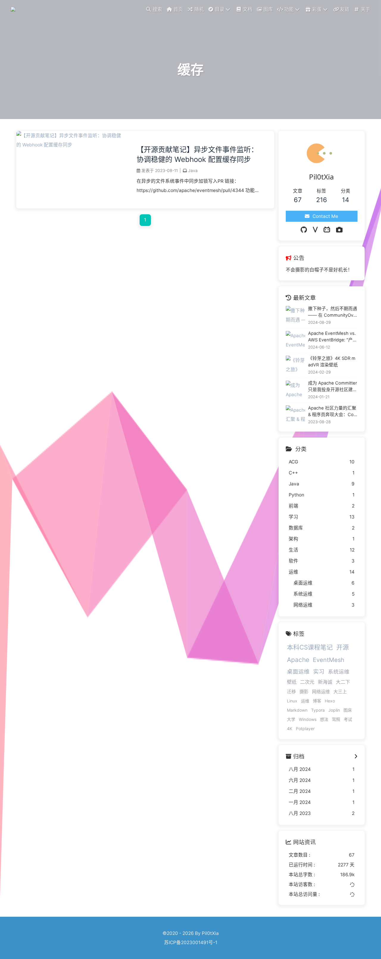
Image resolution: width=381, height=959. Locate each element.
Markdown (297, 710)
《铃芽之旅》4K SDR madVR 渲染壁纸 (331, 362)
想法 (324, 719)
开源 (342, 647)
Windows (307, 719)
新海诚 (325, 682)
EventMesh (328, 659)
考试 (348, 719)
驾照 (336, 719)
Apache (298, 659)
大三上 (340, 691)
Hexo (330, 700)
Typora (318, 710)
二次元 (307, 682)
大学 (291, 719)
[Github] (304, 230)
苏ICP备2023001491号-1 (190, 942)
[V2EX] (315, 230)
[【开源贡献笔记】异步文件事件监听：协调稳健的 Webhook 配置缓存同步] (70, 145)
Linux (292, 700)
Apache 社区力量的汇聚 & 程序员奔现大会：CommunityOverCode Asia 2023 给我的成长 (332, 411)
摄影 (303, 691)
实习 (318, 671)
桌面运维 (298, 671)
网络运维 (321, 691)
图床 (347, 710)
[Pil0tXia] (14, 9)
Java (193, 170)
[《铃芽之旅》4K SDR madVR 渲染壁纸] (295, 365)
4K (289, 728)
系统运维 (338, 672)
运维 (305, 700)
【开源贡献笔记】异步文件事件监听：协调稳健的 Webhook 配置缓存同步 (197, 154)
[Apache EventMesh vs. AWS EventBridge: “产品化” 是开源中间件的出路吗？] (295, 340)
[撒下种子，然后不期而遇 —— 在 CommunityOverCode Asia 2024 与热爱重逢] (295, 315)
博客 (317, 700)
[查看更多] (355, 756)
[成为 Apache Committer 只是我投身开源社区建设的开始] (295, 390)
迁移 (291, 691)
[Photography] (339, 230)
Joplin (334, 710)
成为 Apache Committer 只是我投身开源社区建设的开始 (332, 386)
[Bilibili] (327, 230)
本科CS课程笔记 (310, 647)
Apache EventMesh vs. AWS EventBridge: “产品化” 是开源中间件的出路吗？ (332, 337)
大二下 (343, 682)
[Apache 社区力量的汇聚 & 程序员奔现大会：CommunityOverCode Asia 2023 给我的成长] (295, 415)
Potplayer (305, 728)
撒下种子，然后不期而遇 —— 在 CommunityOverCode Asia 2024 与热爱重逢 (332, 312)
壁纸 (291, 682)
